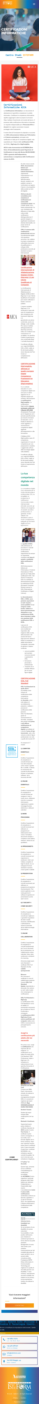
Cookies (23, 1398)
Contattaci (19, 1305)
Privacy (15, 1398)
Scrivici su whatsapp (12, 1348)
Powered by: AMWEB (19, 1402)
